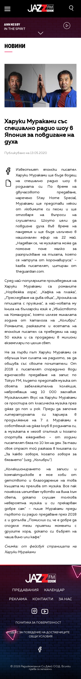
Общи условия (40, 636)
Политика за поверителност (38, 622)
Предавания (25, 590)
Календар (54, 590)
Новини (14, 45)
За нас (65, 599)
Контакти (42, 599)
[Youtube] (44, 612)
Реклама (18, 599)
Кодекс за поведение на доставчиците (38, 632)
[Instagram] (34, 611)
